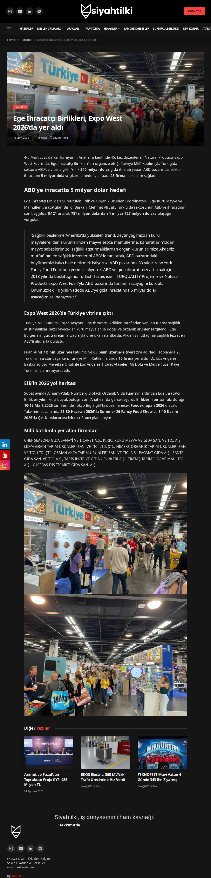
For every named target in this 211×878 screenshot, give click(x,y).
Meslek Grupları (48, 28)
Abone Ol (194, 11)
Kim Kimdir (190, 28)
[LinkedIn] (12, 170)
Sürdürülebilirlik (166, 28)
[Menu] (9, 29)
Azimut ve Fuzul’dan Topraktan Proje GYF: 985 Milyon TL (45, 779)
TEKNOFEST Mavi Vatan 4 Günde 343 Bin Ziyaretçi (159, 777)
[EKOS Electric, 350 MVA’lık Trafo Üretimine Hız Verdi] (105, 752)
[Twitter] (12, 159)
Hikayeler (110, 28)
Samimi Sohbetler (136, 28)
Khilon (16, 876)
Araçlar (73, 28)
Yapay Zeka (92, 28)
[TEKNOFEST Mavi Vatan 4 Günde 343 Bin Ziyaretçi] (162, 752)
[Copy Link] (12, 180)
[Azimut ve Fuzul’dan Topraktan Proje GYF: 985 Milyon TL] (48, 752)
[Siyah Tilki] (105, 11)
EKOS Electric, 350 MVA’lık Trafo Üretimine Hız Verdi (103, 777)
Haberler (26, 28)
